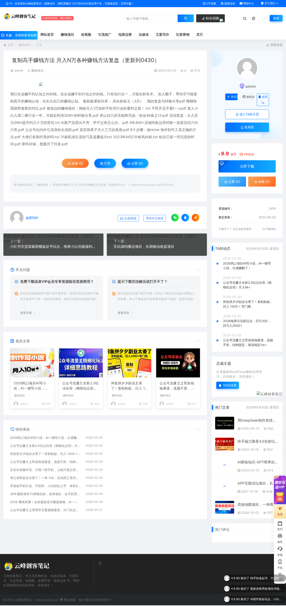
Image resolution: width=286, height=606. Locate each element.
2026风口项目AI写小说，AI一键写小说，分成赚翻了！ (31, 386)
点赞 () (136, 163)
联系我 (249, 127)
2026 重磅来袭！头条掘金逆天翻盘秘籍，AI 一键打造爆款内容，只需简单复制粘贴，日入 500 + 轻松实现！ (45, 502)
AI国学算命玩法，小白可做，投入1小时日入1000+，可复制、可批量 (267, 588)
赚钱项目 (25, 45)
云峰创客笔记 (25, 184)
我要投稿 (276, 45)
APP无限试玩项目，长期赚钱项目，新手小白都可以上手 (258, 483)
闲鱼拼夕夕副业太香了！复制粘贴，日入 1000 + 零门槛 (129, 386)
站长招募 (212, 18)
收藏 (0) (77, 163)
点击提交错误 (243, 229)
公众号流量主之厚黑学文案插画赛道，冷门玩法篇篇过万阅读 (45, 510)
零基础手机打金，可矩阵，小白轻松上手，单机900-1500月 (45, 486)
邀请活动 (229, 3)
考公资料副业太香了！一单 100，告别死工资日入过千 (45, 478)
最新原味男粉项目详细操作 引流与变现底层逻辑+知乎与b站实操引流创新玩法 (267, 578)
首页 (10, 45)
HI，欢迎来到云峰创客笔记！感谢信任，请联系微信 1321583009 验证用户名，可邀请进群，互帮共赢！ (71, 3)
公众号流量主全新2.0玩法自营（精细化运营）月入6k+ (80, 386)
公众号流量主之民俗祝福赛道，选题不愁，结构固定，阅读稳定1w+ (177, 386)
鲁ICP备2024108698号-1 (95, 600)
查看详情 (26, 312)
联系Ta (264, 99)
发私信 (249, 96)
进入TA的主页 (249, 114)
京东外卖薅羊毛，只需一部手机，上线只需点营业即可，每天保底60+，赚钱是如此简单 (45, 470)
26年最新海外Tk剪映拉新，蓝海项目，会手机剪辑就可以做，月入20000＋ (45, 494)
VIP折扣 (249, 154)
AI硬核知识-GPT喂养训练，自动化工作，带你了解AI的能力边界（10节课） (258, 462)
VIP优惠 (211, 3)
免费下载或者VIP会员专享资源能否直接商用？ (57, 281)
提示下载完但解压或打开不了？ (143, 281)
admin (18, 70)
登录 (276, 18)
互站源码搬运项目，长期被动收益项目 (144, 246)
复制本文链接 (154, 218)
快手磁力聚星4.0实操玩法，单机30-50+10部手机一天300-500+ (258, 441)
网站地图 (69, 600)
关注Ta (234, 96)
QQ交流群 (230, 385)
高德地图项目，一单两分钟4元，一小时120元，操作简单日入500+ (258, 504)
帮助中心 (248, 3)
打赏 (106, 163)
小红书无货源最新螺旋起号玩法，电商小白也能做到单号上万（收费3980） (53, 246)
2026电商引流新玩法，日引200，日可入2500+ (247, 323)
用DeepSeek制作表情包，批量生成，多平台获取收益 (258, 420)
